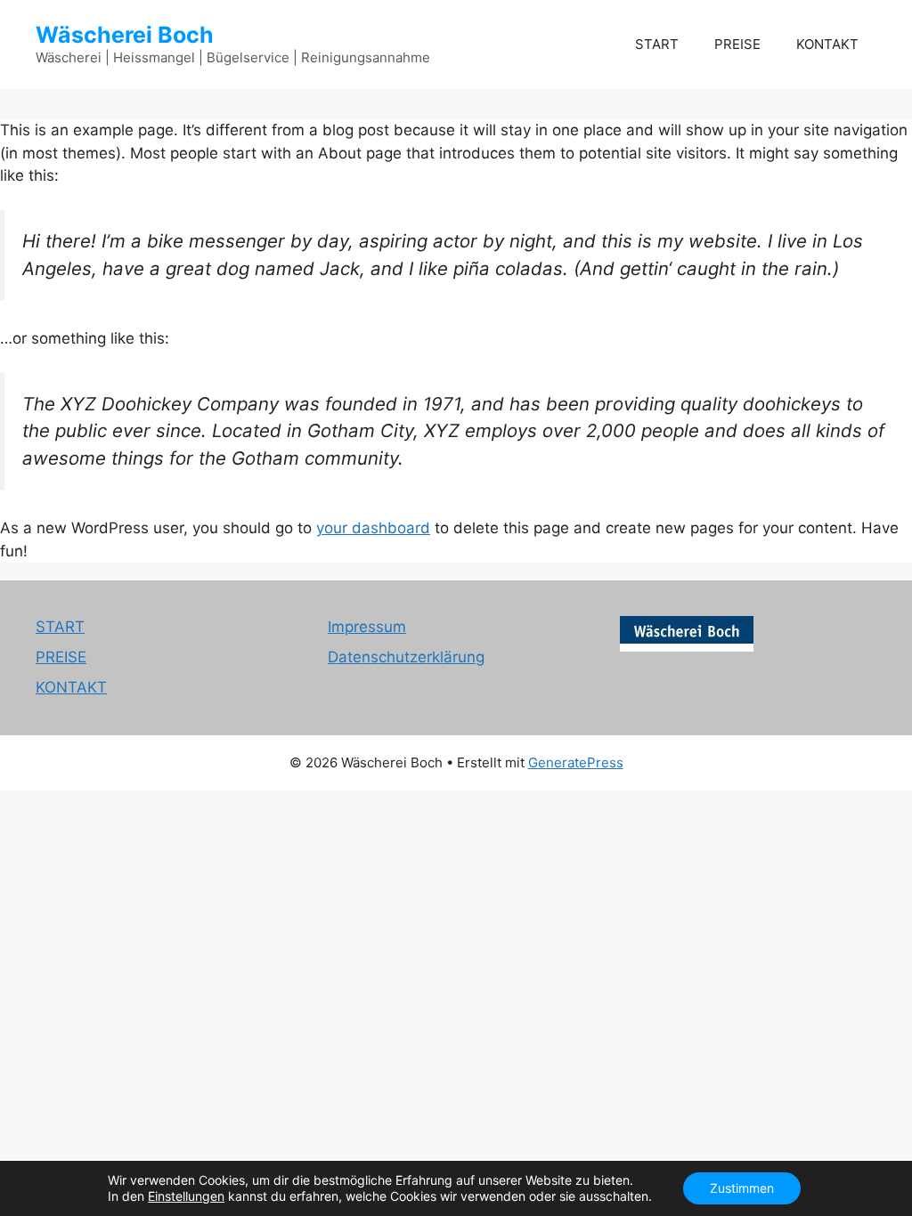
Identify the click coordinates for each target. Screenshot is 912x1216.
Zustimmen (742, 1188)
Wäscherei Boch (125, 34)
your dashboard (373, 528)
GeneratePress (575, 762)
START (657, 44)
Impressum (367, 627)
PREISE (737, 44)
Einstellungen (186, 1196)
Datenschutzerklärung (406, 657)
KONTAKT (827, 44)
